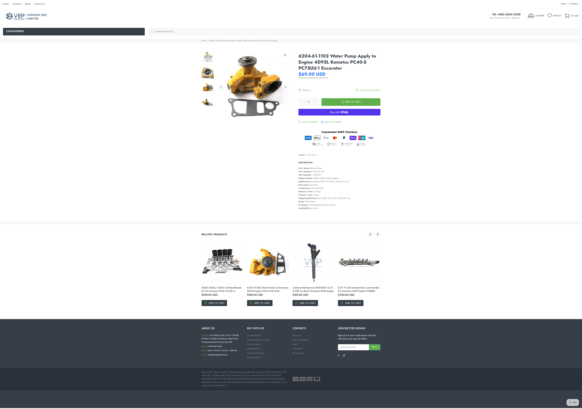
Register (574, 4)
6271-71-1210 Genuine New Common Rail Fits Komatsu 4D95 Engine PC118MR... (358, 289)
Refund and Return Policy (258, 340)
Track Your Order (300, 340)
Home (204, 40)
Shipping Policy (254, 349)
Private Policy (253, 344)
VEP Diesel (311, 155)
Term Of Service (254, 357)
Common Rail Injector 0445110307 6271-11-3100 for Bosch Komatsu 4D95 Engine (313, 289)
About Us (297, 335)
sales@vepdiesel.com (217, 355)
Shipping (302, 78)
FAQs (295, 344)
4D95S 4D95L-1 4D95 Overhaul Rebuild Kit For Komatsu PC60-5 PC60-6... (221, 289)
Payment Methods (255, 353)
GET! (374, 347)
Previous (221, 87)
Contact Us (298, 349)
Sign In (564, 4)
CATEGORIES (15, 31)
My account (298, 353)
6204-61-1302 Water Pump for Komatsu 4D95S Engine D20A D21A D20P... (267, 289)
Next (285, 87)
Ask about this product (370, 90)
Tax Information (254, 335)
